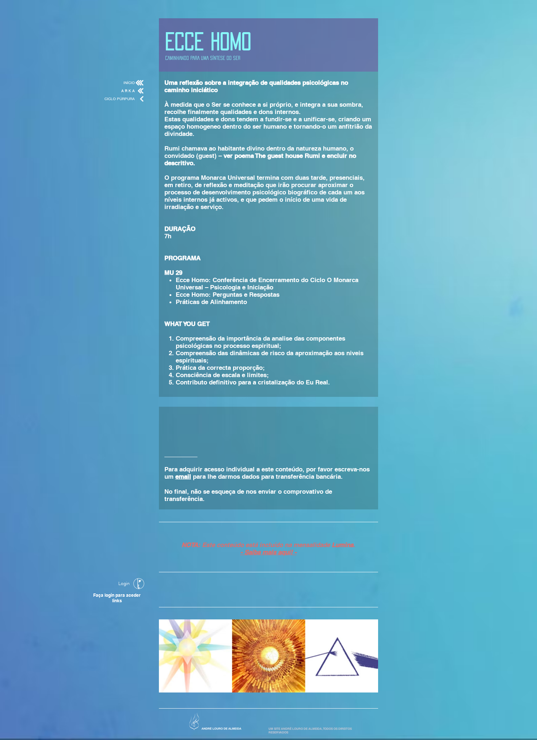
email (183, 476)
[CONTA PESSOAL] (138, 583)
